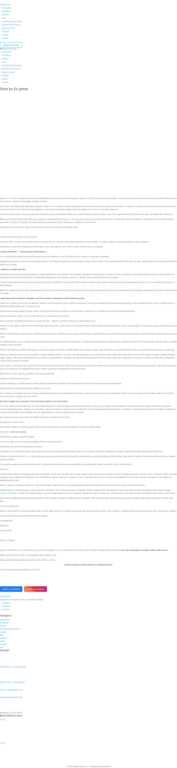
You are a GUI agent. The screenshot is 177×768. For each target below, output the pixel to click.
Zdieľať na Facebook (11, 589)
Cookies (3, 644)
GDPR (2, 641)
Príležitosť (6, 11)
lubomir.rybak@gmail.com (11, 689)
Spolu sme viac (8, 28)
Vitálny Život (5, 4)
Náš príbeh (7, 8)
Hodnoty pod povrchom (12, 21)
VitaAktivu (14, 493)
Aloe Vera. (26, 456)
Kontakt (5, 38)
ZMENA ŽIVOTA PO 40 (11, 24)
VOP (1, 647)
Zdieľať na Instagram (35, 589)
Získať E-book (11, 45)
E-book (3, 625)
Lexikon (5, 35)
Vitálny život (5, 596)
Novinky (5, 14)
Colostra (3, 493)
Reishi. (39, 464)
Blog (4, 18)
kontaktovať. (34, 569)
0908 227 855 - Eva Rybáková (12, 682)
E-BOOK (5, 31)
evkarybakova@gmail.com (11, 697)
